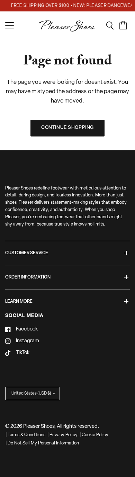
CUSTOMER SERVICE (26, 253)
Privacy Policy (64, 435)
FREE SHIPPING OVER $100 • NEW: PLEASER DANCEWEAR (72, 5)
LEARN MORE (19, 301)
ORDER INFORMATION (28, 277)
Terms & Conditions (26, 435)
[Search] (112, 25)
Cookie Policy (95, 435)
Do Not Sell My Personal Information (43, 443)
